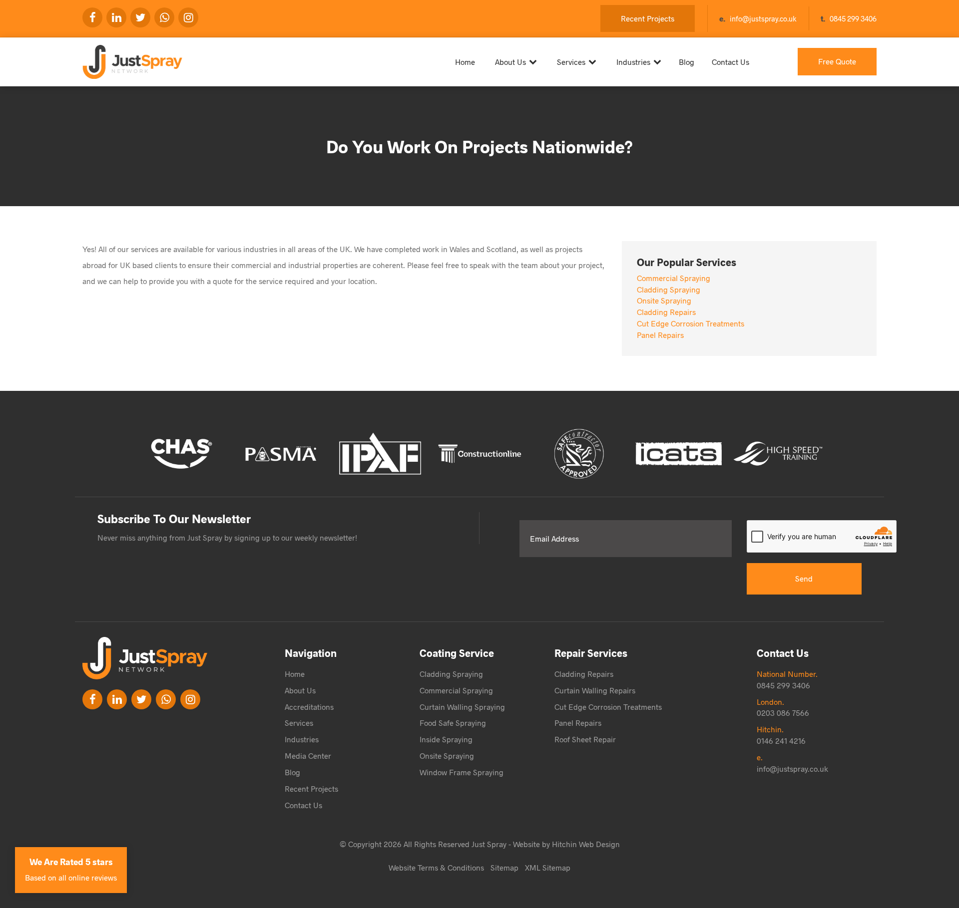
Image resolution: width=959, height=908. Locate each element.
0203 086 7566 (783, 712)
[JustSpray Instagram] (188, 17)
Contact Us (730, 61)
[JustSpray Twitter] (140, 17)
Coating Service (457, 652)
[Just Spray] (142, 57)
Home (465, 61)
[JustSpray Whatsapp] (164, 17)
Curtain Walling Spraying (462, 706)
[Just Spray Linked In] (116, 17)
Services (571, 61)
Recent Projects (647, 18)
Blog (686, 61)
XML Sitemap (547, 867)
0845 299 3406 (853, 18)
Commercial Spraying (673, 278)
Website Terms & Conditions (436, 867)
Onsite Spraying (664, 300)
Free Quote (837, 61)
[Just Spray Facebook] (92, 17)
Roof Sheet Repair (585, 739)
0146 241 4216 (781, 740)
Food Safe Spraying (453, 722)
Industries (633, 61)
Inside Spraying (446, 739)
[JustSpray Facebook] (92, 699)
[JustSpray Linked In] (117, 699)
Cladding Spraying (668, 289)
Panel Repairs (660, 334)
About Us (510, 61)
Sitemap (504, 867)
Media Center (308, 755)
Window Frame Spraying (461, 772)
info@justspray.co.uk (763, 18)
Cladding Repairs (666, 311)
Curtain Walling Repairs (594, 690)
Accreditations (309, 706)
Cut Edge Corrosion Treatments (690, 323)
